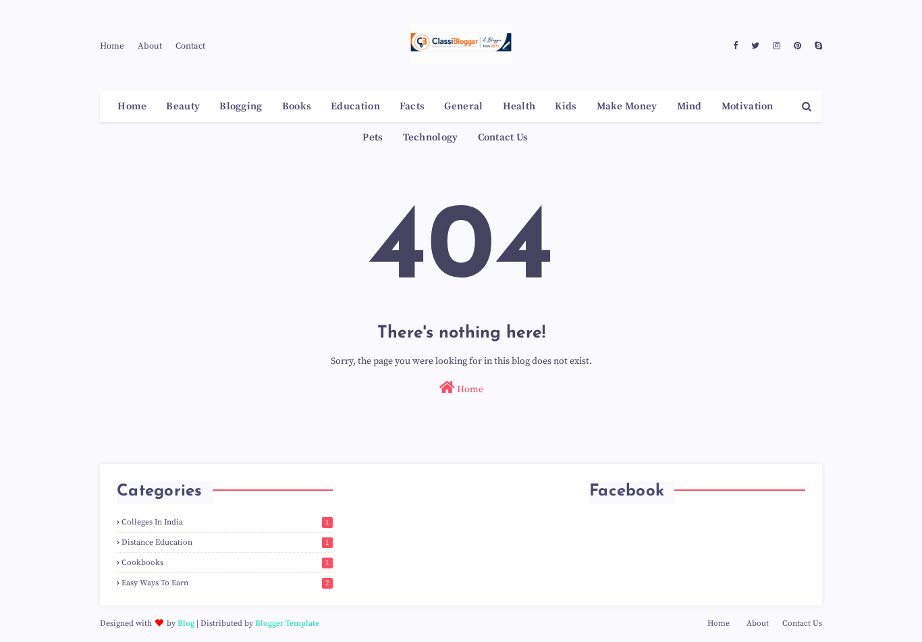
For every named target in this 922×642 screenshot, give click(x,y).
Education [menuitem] (355, 106)
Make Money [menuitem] (627, 106)
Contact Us (802, 623)
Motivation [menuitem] (748, 106)
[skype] (816, 45)
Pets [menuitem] (372, 137)
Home (112, 46)
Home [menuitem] (131, 106)
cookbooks (225, 563)
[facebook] (735, 45)
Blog (186, 623)
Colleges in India (225, 522)
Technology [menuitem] (430, 137)
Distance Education (225, 542)
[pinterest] (797, 45)
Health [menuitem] (519, 106)
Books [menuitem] (297, 106)
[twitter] (755, 45)
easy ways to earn (225, 583)
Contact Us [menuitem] (503, 137)
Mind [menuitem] (689, 106)
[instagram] (776, 45)
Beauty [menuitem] (183, 106)
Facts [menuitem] (412, 106)
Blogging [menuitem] (240, 106)
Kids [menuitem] (565, 106)
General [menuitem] (463, 106)
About (150, 46)
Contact (190, 46)
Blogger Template (287, 623)
